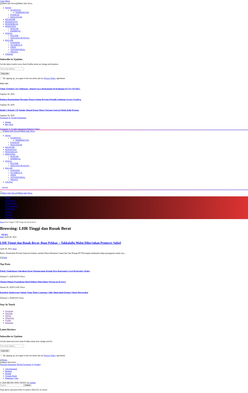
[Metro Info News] (19, 131)
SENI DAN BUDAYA (19, 38)
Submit (27, 385)
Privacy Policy (50, 78)
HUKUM (14, 29)
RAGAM (9, 40)
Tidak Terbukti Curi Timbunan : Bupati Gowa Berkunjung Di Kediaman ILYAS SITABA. (40, 89)
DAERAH (14, 15)
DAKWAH (15, 43)
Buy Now (9, 124)
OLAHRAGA (16, 45)
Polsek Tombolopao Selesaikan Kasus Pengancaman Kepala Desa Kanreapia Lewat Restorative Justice (45, 271)
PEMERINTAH (22, 12)
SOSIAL (9, 33)
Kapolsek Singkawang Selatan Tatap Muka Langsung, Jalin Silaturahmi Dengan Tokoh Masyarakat (44, 292)
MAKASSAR (16, 17)
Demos (8, 122)
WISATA (14, 52)
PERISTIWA (10, 26)
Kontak (8, 373)
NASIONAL (15, 10)
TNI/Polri (9, 54)
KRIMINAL (15, 31)
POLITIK (14, 36)
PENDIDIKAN (11, 24)
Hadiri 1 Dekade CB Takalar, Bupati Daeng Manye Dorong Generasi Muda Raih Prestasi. (39, 110)
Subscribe (5, 187)
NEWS (8, 8)
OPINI (13, 47)
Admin (33, 383)
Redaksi (8, 371)
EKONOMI (10, 19)
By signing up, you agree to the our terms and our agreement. (34, 78)
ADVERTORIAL (17, 49)
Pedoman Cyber (11, 378)
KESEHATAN (11, 22)
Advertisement (11, 369)
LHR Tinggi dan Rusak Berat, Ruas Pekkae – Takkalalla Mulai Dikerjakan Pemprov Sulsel (60, 242)
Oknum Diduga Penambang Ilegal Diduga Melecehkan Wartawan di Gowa (33, 282)
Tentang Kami (11, 376)
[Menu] (1, 191)
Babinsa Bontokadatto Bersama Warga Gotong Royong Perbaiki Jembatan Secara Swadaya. (40, 99)
